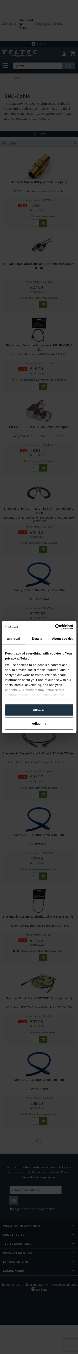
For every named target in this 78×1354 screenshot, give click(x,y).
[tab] (13, 638)
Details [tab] (37, 638)
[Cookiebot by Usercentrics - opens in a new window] (55, 627)
